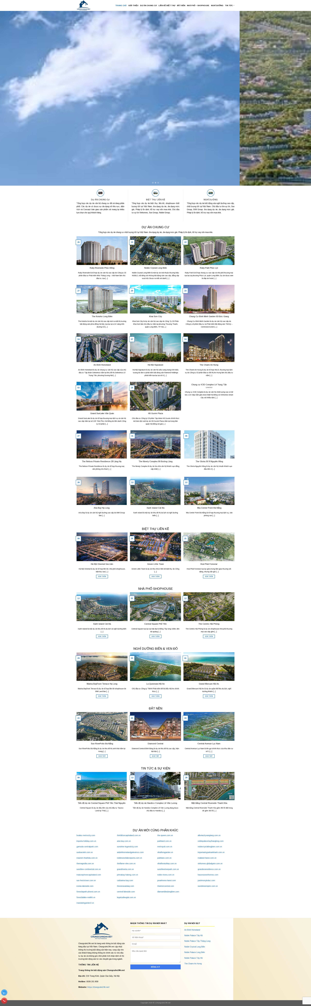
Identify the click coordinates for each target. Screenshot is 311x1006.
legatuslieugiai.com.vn (126, 897)
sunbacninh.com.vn (85, 852)
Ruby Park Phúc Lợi (209, 268)
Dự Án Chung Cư (148, 5)
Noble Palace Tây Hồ (193, 935)
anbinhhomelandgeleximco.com (130, 852)
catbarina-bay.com (125, 880)
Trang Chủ (121, 5)
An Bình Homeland (102, 365)
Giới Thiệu (133, 5)
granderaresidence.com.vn (209, 869)
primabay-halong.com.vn (127, 875)
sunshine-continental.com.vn (89, 869)
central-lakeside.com (126, 892)
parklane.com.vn (164, 858)
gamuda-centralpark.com (87, 847)
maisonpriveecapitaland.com (89, 875)
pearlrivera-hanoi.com (166, 880)
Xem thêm (102, 576)
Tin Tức (229, 5)
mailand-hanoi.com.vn (207, 858)
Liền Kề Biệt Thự (167, 5)
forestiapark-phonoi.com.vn (88, 892)
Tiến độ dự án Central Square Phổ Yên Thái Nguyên (101, 803)
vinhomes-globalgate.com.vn (210, 863)
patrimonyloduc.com (206, 880)
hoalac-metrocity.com (86, 835)
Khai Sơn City (155, 316)
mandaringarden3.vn (85, 903)
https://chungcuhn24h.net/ (98, 987)
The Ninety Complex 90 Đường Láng (156, 461)
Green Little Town (155, 564)
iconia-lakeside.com (85, 886)
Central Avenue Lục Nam (209, 743)
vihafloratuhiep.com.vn (167, 863)
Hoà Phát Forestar (208, 564)
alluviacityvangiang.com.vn (209, 835)
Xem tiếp (102, 756)
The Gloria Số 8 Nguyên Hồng (209, 461)
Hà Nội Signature (155, 365)
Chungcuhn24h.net (163, 1003)
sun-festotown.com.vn (86, 880)
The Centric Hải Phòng (208, 624)
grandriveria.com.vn (125, 869)
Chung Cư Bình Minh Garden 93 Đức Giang (209, 316)
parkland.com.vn (164, 841)
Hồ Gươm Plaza (155, 413)
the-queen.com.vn (165, 835)
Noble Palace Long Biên (194, 952)
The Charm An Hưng (209, 365)
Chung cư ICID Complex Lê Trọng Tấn (209, 384)
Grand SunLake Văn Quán (102, 413)
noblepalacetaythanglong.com (211, 841)
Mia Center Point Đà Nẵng (209, 508)
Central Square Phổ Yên (155, 624)
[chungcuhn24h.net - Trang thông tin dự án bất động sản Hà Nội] (85, 5)
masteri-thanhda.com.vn (87, 858)
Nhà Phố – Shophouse (198, 5)
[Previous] (9, 98)
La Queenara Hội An (155, 684)
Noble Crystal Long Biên (155, 268)
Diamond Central (155, 743)
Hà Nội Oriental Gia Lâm (102, 564)
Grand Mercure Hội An (209, 684)
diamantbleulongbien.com (168, 892)
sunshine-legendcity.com (127, 847)
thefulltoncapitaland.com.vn (129, 835)
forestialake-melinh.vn (86, 897)
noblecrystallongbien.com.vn (210, 847)
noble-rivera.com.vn (165, 875)
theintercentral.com (165, 886)
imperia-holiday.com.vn (86, 841)
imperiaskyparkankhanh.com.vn (211, 852)
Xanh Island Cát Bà (155, 508)
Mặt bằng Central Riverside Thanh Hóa (209, 803)
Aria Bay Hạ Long (102, 508)
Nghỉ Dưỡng (217, 5)
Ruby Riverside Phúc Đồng (102, 268)
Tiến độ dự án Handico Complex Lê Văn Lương (155, 803)
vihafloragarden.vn (165, 852)
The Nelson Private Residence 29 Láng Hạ (101, 461)
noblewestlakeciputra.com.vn (129, 858)
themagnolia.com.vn (85, 863)
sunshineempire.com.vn (208, 886)
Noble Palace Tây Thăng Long (197, 941)
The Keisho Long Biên (102, 316)
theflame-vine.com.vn (126, 863)
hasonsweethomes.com (208, 875)
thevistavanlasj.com (125, 886)
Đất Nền (181, 5)
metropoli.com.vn (164, 847)
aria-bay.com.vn (124, 841)
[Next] (302, 98)
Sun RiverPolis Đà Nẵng (102, 743)
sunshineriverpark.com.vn (168, 869)
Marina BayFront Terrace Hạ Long (102, 684)
